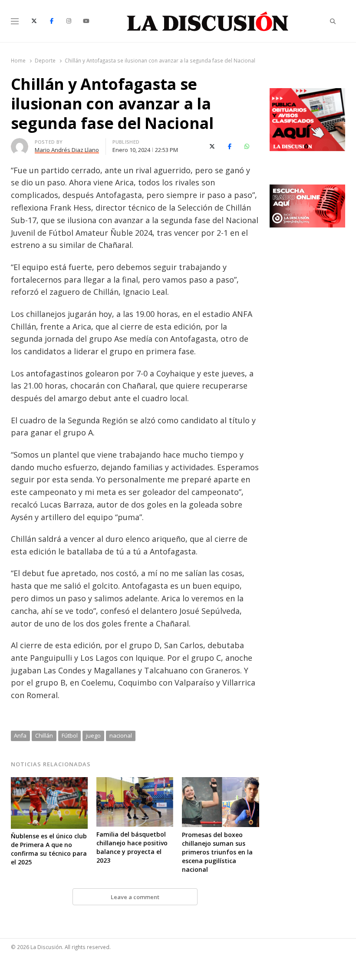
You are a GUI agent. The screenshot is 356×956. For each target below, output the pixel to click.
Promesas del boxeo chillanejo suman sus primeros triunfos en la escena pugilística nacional (217, 852)
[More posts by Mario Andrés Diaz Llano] (19, 143)
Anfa (20, 735)
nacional (120, 735)
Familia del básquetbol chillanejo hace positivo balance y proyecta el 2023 (132, 847)
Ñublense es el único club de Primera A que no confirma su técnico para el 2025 (49, 849)
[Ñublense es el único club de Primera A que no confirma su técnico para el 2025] (49, 782)
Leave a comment (135, 897)
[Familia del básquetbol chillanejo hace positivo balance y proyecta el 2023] (134, 782)
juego (93, 735)
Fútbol (70, 735)
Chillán (44, 735)
